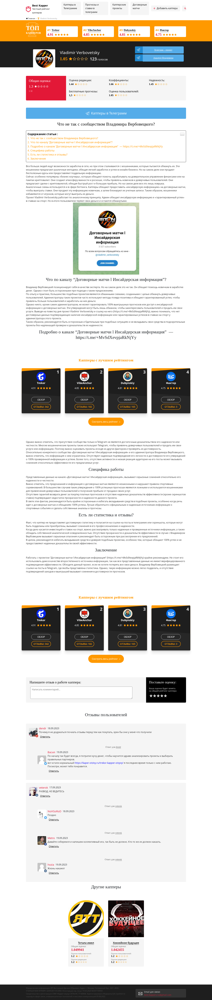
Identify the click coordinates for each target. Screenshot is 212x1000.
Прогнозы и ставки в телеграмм (92, 8)
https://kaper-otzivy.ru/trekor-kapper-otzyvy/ (99, 762)
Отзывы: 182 (84, 406)
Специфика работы (42, 150)
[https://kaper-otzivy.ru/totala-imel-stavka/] (86, 918)
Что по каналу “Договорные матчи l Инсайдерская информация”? (71, 142)
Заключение (38, 158)
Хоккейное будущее (126, 943)
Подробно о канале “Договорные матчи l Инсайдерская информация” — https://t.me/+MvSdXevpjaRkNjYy (96, 146)
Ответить (45, 736)
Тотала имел (86, 943)
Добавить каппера (165, 8)
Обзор (41, 399)
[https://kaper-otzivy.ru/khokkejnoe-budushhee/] (126, 918)
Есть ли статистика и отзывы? (48, 154)
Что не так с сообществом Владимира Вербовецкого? (64, 138)
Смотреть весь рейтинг (105, 421)
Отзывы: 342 (41, 406)
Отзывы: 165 (127, 406)
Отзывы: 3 (171, 406)
